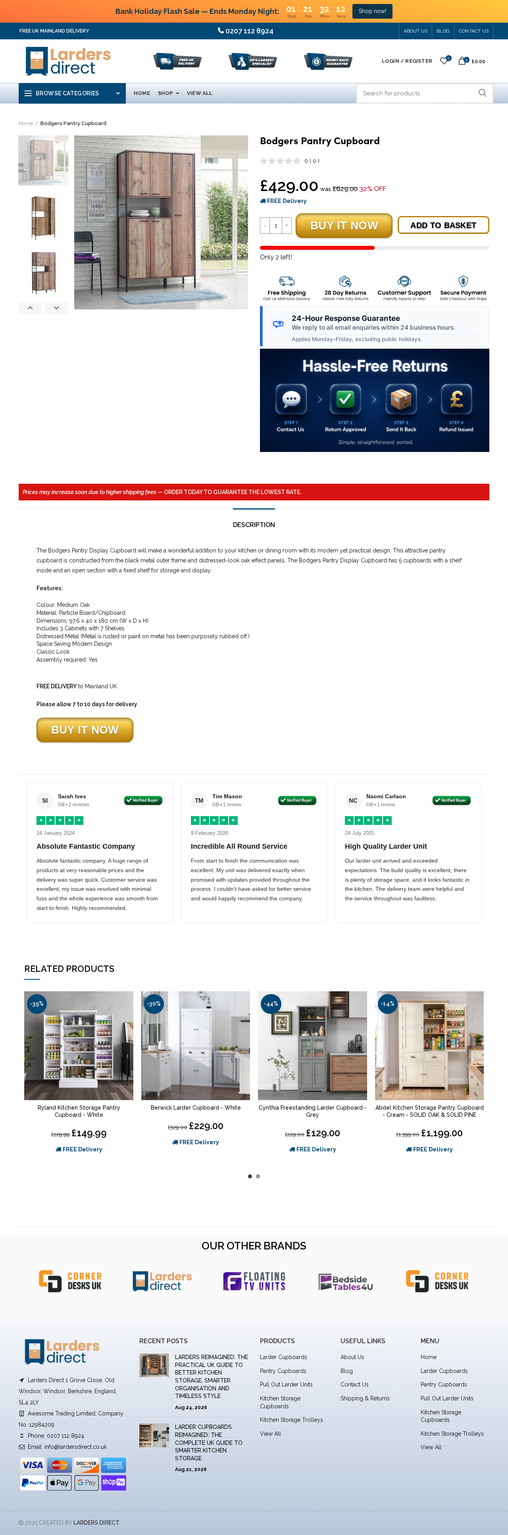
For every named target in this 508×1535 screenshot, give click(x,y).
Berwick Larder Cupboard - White (196, 1107)
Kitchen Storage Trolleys (291, 1420)
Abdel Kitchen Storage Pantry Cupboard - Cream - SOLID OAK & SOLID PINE (429, 1111)
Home (26, 123)
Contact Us (474, 31)
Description (254, 525)
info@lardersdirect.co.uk (75, 1447)
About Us (416, 31)
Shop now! (372, 11)
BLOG (443, 31)
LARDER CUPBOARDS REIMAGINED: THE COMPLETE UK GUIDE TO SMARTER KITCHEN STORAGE (208, 1442)
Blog (347, 1371)
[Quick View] (127, 1022)
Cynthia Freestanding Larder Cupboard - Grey (313, 1111)
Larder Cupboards (283, 1357)
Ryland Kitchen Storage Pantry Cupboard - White (79, 1111)
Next (56, 308)
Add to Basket (443, 225)
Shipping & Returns (365, 1398)
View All (270, 1434)
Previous (30, 308)
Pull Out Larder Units (286, 1384)
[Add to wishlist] (127, 1004)
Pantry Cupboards (283, 1371)
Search (483, 93)
